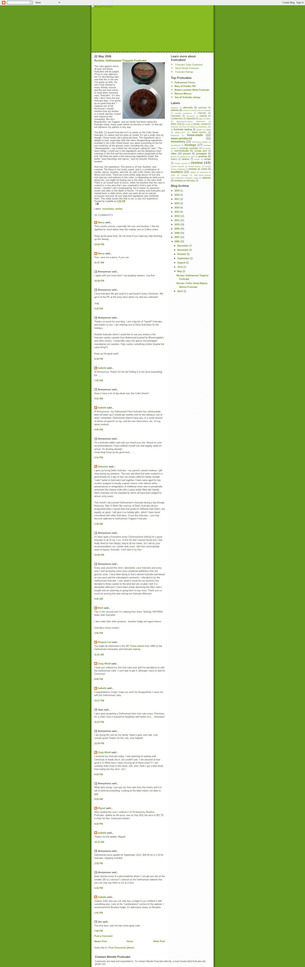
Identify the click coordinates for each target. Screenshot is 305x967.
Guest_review (199, 132)
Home (130, 941)
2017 (177, 199)
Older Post (159, 941)
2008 (177, 233)
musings (190, 144)
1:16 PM (98, 888)
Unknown (103, 466)
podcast (183, 157)
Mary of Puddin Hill (185, 86)
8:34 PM (98, 359)
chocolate (176, 116)
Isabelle (102, 368)
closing (203, 116)
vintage (184, 175)
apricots (202, 107)
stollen (193, 172)
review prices (194, 166)
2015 (177, 203)
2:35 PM (98, 308)
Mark (100, 608)
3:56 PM (98, 633)
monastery (108, 208)
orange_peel (200, 151)
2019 (177, 190)
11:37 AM (99, 262)
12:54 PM (99, 743)
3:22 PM (98, 863)
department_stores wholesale (191, 121)
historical (175, 135)
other (174, 153)
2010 (177, 224)
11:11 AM (99, 654)
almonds (188, 107)
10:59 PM (99, 555)
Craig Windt (104, 663)
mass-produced (181, 138)
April (180, 291)
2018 (177, 195)
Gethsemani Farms (185, 82)
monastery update (200, 142)
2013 (177, 211)
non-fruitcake (181, 150)
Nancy (101, 222)
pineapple (201, 153)
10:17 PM (99, 700)
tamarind (204, 172)
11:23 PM (99, 722)
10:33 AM (99, 842)
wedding (178, 180)
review (118, 208)
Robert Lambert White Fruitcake (192, 90)
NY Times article (135, 646)
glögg (208, 130)
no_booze (206, 148)
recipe (207, 159)
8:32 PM (98, 824)
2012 (177, 216)
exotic (187, 124)
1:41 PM (98, 912)
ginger (199, 130)
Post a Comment (103, 936)
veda (173, 175)
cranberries (177, 118)
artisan (186, 110)
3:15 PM (98, 457)
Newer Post (100, 941)
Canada (207, 110)
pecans (187, 153)
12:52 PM (99, 244)
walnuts (206, 177)
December (183, 245)
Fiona (184, 127)
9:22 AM (98, 799)
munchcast (175, 145)
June (180, 267)
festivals (174, 127)
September (183, 258)
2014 (177, 207)
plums (173, 157)
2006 (177, 241)
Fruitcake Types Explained (188, 64)
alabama (174, 108)
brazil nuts (196, 110)
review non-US (177, 166)
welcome (190, 180)
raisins (185, 159)
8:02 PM (98, 679)
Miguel (101, 808)
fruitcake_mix (205, 127)
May (180, 271)
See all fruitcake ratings (187, 97)
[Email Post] (129, 204)
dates (208, 119)
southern (177, 171)
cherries (202, 113)
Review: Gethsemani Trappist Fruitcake (120, 60)
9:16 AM (98, 398)
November (183, 250)
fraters (193, 127)
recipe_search (181, 163)
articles (175, 110)
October (182, 254)
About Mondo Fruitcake (187, 68)
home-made (195, 135)
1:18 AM (98, 524)
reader (197, 159)
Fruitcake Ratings (184, 72)
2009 (177, 228)
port (193, 157)
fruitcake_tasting (183, 129)
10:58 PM (99, 280)
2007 (177, 237)
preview (203, 156)
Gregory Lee (104, 642)
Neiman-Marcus (183, 93)
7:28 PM (98, 931)
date (201, 119)
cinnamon (190, 116)
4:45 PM (98, 429)
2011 (177, 220)
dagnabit (191, 118)
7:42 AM (98, 380)
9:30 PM (98, 774)
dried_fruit (176, 124)
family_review (200, 124)
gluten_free (180, 132)
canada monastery (183, 113)
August (181, 262)
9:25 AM (98, 599)
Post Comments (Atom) (121, 947)
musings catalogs (189, 148)
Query (174, 159)
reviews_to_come (197, 169)
